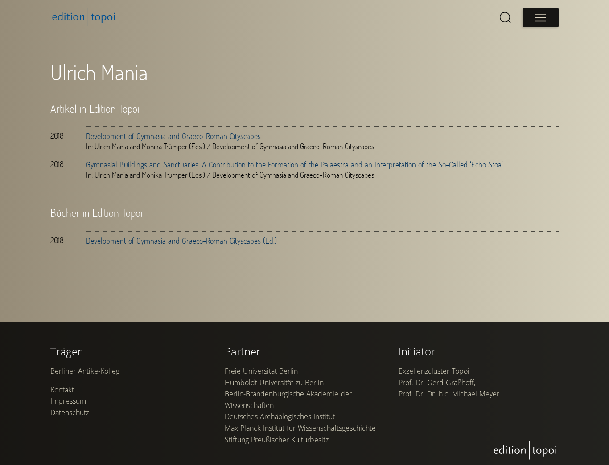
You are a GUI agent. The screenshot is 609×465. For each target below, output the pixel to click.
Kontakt (62, 390)
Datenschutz (69, 412)
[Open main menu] (541, 17)
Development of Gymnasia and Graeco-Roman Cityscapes (173, 136)
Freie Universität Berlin (261, 371)
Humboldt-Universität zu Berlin (274, 383)
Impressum (68, 401)
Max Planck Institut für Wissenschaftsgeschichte (300, 428)
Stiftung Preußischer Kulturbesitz (277, 440)
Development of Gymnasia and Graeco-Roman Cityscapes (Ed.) (181, 240)
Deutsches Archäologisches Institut (280, 416)
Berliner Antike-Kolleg (84, 371)
